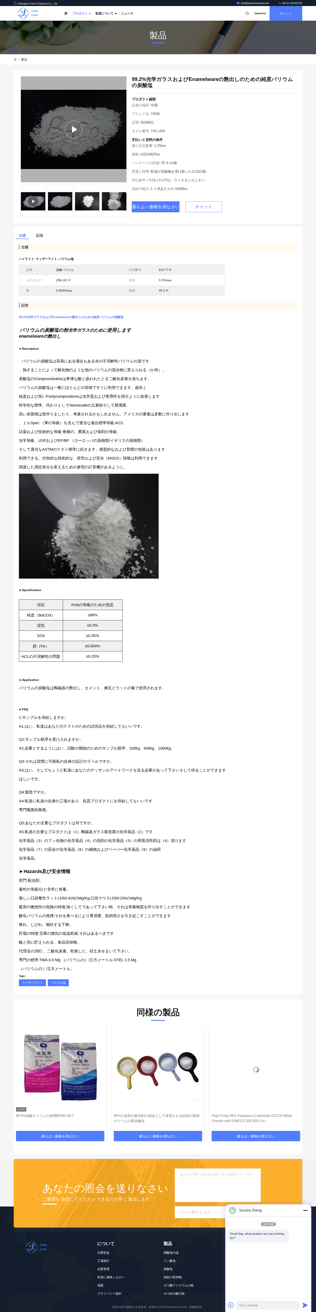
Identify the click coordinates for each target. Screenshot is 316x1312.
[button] (21, 1079)
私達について (104, 13)
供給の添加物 (173, 1277)
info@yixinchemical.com (255, 3)
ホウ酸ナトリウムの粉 (179, 1285)
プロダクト (81, 13)
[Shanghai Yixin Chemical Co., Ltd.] (27, 13)
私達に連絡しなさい (110, 1277)
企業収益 (103, 1252)
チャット (286, 13)
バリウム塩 (58, 982)
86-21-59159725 (292, 3)
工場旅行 (103, 1260)
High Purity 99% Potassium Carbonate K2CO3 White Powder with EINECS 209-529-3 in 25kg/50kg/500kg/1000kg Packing (154, 1119)
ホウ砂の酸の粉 (174, 1293)
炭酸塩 (168, 1269)
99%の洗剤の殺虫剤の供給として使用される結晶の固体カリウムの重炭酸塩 (59, 1118)
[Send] (305, 1305)
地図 (100, 1285)
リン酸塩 (170, 1260)
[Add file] (231, 1305)
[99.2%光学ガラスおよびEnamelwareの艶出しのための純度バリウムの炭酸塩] (73, 129)
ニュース (127, 13)
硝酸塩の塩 (171, 1252)
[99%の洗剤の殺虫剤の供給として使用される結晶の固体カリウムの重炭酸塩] (60, 1069)
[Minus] (305, 1210)
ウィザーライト (32, 982)
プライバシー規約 (109, 1293)
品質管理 (103, 1269)
